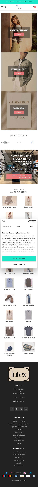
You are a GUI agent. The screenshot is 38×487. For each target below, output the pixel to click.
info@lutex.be (20, 401)
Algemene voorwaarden (19, 427)
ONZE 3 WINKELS (19, 421)
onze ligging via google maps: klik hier (21, 176)
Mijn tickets (19, 457)
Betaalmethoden (19, 435)
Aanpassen (18, 264)
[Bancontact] (16, 476)
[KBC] (30, 472)
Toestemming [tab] (6, 226)
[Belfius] (12, 472)
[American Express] (6, 472)
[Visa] (28, 476)
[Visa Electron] (34, 476)
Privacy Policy (19, 432)
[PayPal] (22, 476)
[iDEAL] (24, 472)
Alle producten (19, 466)
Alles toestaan (19, 258)
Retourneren (19, 438)
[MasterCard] (10, 476)
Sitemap (19, 443)
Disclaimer (19, 429)
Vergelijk (19, 463)
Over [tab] (31, 226)
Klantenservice (19, 441)
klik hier (19, 34)
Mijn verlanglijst (19, 460)
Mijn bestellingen (19, 455)
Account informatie (19, 452)
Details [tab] (19, 226)
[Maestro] (4, 476)
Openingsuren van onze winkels (19, 424)
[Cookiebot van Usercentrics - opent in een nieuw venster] (28, 221)
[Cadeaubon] (18, 472)
